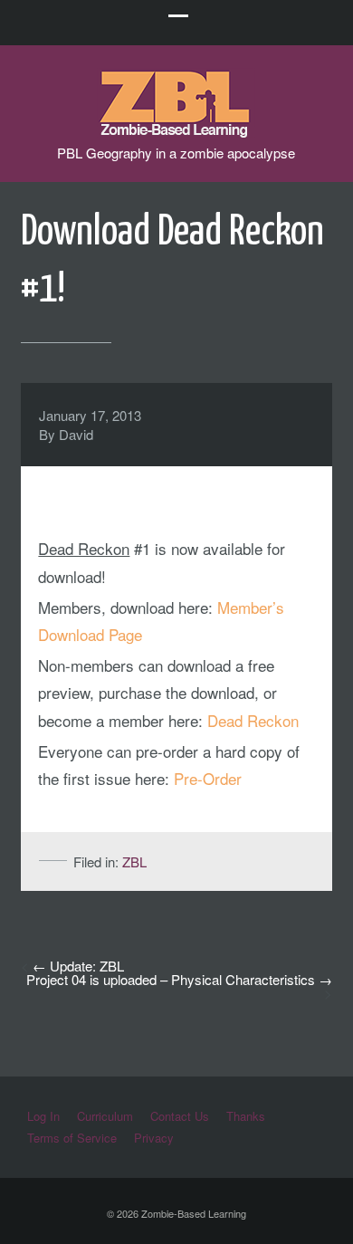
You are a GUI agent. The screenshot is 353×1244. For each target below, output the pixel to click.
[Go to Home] (176, 129)
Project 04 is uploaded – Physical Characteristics (170, 979)
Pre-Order (208, 778)
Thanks (245, 1115)
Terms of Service (72, 1137)
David (76, 434)
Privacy (154, 1137)
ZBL (134, 861)
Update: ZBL (87, 965)
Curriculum (105, 1115)
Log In (43, 1115)
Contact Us (179, 1115)
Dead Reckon (253, 720)
